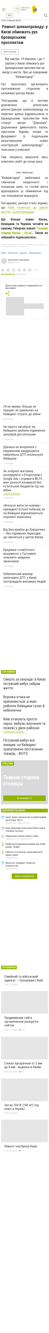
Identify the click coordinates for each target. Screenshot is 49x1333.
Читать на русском (9, 52)
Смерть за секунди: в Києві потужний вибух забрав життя (24, 683)
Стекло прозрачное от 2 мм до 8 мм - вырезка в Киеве (23, 1065)
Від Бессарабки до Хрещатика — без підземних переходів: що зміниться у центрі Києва (24, 533)
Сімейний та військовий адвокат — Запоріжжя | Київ (23, 978)
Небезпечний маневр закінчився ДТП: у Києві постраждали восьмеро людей (24, 577)
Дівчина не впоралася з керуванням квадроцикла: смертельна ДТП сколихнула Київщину (23, 452)
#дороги (23, 253)
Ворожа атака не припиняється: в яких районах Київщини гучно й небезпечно (24, 704)
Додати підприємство (24, 876)
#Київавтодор (35, 253)
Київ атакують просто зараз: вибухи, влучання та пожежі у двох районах (24, 723)
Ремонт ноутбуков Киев (20, 1146)
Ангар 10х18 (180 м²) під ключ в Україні (21, 1107)
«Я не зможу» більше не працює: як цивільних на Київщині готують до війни (22, 410)
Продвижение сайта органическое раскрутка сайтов (21, 1021)
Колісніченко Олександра (18, 260)
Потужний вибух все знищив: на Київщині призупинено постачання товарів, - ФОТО (23, 747)
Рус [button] (9, 15)
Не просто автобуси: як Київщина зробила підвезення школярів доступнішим (24, 430)
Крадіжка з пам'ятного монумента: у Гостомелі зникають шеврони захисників (19, 555)
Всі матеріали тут (24, 798)
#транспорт (13, 253)
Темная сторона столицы (21, 780)
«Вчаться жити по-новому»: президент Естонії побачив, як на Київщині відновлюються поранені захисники (24, 511)
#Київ (3, 253)
